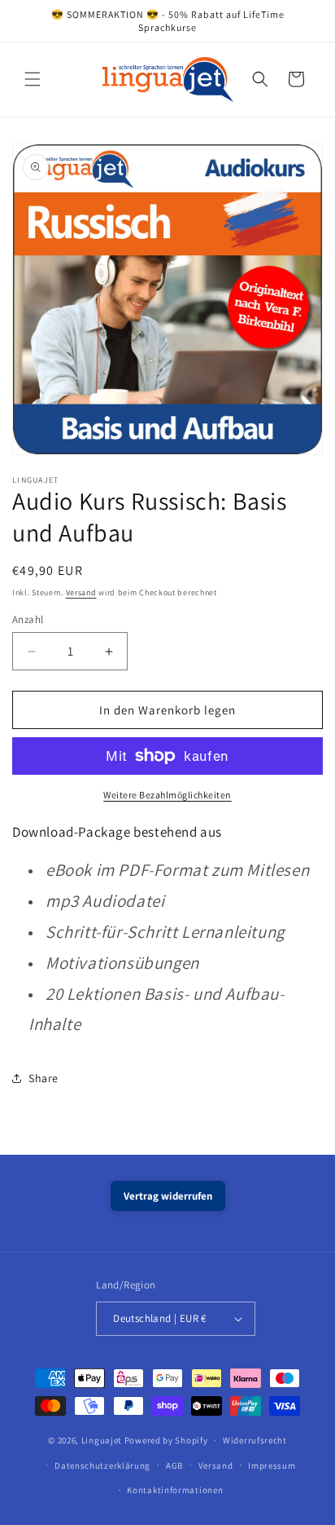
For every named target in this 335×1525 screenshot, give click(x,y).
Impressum (271, 1465)
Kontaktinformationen (175, 1490)
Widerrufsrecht (255, 1440)
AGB (174, 1465)
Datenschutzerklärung (102, 1465)
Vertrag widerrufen (168, 1196)
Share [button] (43, 1078)
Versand (81, 592)
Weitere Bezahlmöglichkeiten (167, 795)
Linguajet (101, 1440)
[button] (32, 79)
